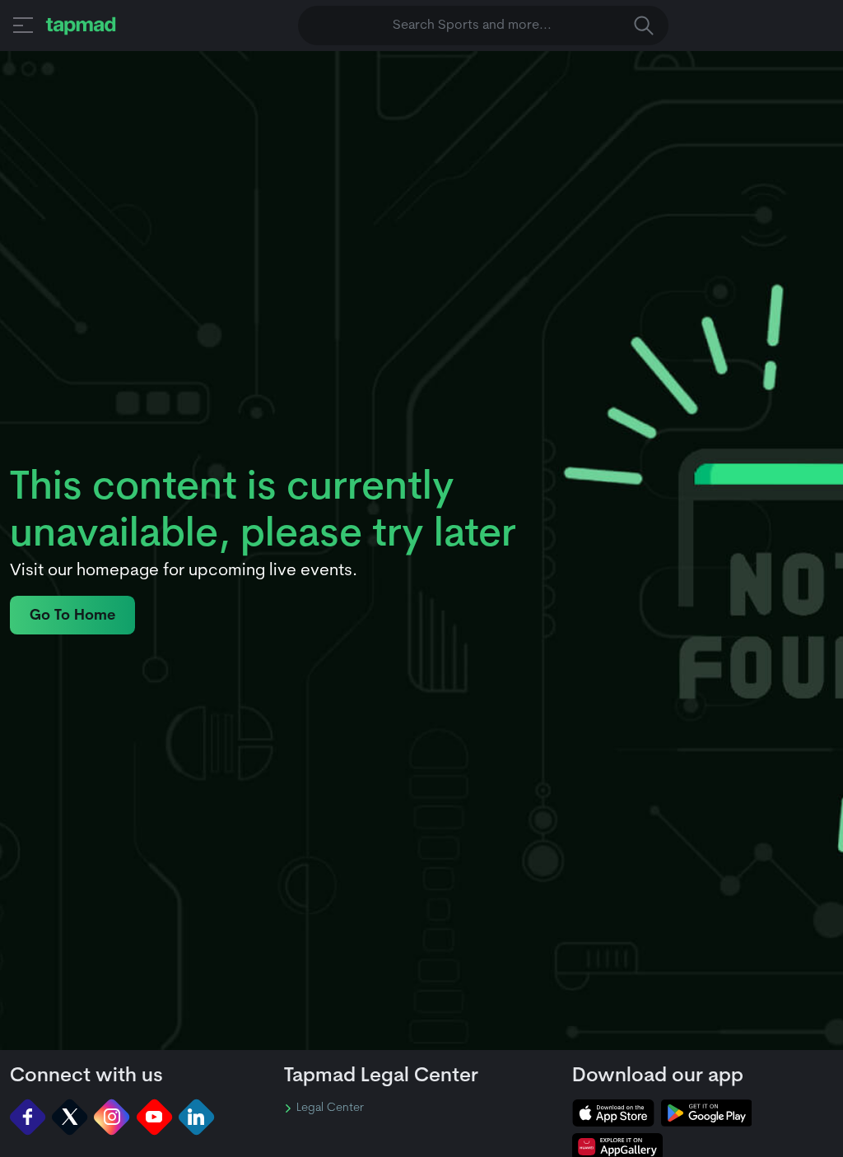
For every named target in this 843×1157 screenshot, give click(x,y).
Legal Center (330, 1108)
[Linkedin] (196, 1117)
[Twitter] (69, 1117)
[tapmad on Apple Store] (613, 1113)
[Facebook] (27, 1117)
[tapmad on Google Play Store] (706, 1113)
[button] (23, 25)
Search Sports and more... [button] (472, 25)
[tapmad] (81, 25)
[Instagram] (111, 1117)
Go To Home (72, 616)
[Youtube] (154, 1117)
